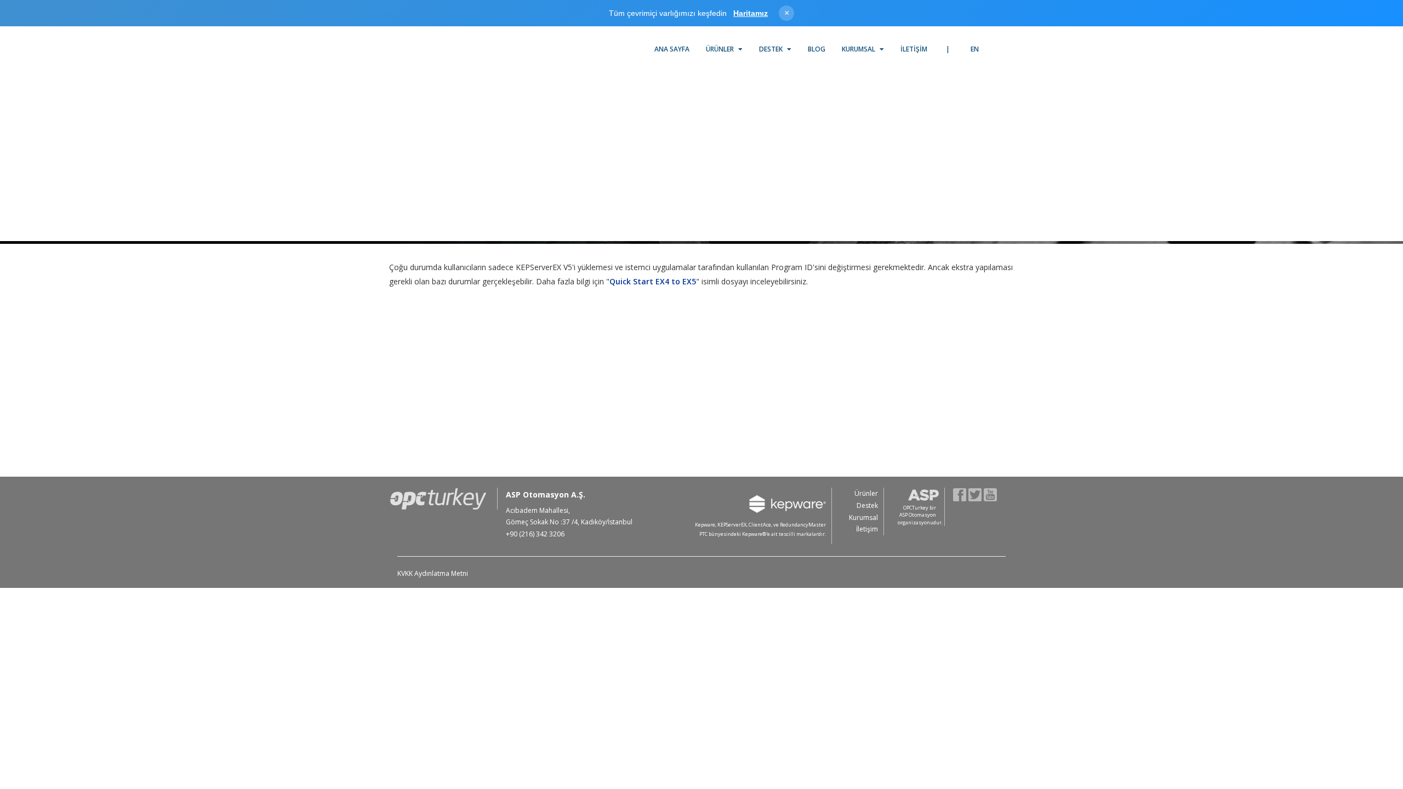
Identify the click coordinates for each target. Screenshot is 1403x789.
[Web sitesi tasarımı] (1001, 535)
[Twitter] (975, 494)
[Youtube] (990, 494)
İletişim (913, 49)
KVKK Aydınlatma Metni (432, 573)
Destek (771, 49)
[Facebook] (960, 494)
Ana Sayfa (671, 49)
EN (974, 49)
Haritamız (750, 13)
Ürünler (720, 49)
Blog (816, 49)
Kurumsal (859, 49)
